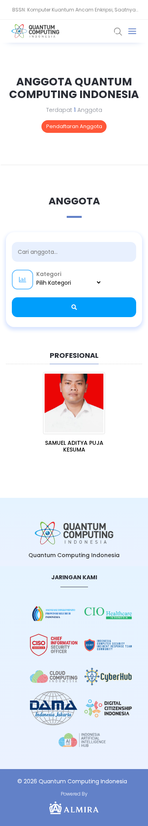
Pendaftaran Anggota (74, 126)
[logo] (74, 533)
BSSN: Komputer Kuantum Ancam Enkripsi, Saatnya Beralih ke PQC (74, 13)
